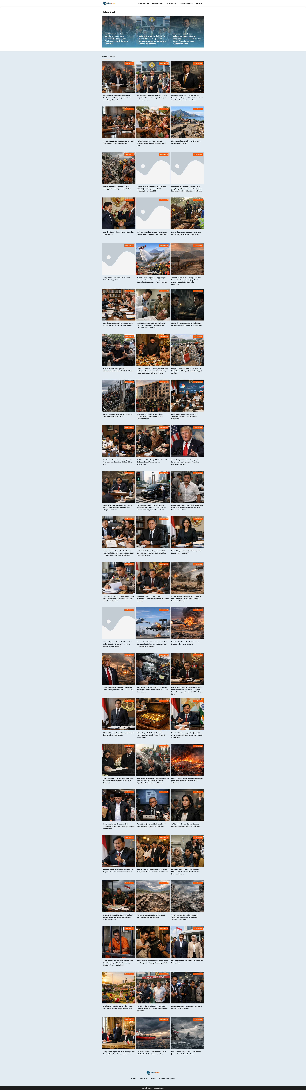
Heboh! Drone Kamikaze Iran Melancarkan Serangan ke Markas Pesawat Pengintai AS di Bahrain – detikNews (152, 644)
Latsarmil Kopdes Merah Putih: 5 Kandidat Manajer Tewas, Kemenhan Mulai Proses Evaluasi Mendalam (117, 917)
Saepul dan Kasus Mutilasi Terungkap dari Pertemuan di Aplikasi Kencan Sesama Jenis (186, 324)
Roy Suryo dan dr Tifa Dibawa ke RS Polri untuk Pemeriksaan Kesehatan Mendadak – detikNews (152, 1008)
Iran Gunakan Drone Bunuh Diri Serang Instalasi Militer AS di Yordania (185, 643)
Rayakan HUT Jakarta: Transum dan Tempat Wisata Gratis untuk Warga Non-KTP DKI (118, 1007)
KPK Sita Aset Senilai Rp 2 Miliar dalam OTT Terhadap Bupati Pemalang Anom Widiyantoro (153, 462)
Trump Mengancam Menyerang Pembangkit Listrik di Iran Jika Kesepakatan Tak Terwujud (118, 688)
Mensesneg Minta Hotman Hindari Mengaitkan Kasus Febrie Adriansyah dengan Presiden (153, 598)
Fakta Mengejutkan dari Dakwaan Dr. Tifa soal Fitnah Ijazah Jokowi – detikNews (151, 825)
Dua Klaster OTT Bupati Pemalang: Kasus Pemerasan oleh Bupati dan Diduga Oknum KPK (118, 462)
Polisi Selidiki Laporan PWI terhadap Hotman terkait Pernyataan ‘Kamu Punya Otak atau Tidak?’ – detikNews (119, 598)
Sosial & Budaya (143, 3)
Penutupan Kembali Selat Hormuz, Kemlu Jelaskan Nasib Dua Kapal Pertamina (151, 1052)
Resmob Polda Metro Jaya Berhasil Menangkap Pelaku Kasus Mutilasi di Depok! (118, 370)
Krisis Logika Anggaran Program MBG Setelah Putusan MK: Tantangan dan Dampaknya (184, 416)
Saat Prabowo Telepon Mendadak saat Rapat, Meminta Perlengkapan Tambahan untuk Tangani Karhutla (116, 38)
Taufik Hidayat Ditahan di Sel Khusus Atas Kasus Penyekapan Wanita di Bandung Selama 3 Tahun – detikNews (118, 962)
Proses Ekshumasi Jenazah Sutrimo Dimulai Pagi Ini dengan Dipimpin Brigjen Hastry (186, 233)
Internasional (157, 3)
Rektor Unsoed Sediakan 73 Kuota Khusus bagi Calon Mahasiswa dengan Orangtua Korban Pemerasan (152, 40)
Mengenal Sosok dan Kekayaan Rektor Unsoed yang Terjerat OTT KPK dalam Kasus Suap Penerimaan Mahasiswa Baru (187, 38)
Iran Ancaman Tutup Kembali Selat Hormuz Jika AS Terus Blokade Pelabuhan (186, 1052)
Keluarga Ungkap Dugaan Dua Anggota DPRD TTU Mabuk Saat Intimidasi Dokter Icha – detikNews (185, 871)
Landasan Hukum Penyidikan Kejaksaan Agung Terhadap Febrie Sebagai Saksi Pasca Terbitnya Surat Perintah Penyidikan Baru (118, 553)
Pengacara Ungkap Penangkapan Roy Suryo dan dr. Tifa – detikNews (186, 1007)
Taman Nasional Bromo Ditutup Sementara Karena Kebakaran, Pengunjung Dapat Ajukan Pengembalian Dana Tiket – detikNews (186, 281)
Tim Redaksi (143, 1079)
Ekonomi (199, 3)
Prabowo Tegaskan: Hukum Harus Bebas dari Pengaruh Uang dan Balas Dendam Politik (119, 870)
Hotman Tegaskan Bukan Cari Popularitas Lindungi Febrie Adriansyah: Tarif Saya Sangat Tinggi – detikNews (117, 644)
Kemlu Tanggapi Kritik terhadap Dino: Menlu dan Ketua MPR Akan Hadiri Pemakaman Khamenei (118, 780)
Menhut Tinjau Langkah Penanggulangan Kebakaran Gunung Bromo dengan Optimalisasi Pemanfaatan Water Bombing (152, 280)
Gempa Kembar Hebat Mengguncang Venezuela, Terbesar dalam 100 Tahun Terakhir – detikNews (184, 917)
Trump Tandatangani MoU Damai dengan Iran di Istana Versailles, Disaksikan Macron (119, 1052)
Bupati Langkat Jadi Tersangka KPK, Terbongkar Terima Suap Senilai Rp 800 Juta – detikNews (118, 826)
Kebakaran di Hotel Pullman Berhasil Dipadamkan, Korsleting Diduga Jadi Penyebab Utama (150, 416)
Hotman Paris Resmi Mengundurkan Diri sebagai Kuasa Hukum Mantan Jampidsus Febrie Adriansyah (151, 553)
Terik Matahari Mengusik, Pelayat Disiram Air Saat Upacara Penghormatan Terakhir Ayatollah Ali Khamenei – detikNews (153, 780)
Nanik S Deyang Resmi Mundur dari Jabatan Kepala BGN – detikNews (186, 552)
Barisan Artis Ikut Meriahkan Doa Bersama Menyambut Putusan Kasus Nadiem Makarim (152, 870)
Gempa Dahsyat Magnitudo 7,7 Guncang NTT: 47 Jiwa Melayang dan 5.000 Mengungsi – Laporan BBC (151, 188)
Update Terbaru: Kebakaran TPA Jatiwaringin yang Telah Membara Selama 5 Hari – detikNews (187, 780)
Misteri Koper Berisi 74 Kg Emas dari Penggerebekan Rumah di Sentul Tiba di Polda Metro (151, 735)
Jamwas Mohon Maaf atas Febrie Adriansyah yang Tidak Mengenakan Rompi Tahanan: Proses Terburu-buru (187, 507)
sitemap (153, 1079)
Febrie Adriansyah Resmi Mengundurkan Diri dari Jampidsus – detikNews (118, 734)
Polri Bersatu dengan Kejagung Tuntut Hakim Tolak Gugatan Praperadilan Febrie (118, 142)
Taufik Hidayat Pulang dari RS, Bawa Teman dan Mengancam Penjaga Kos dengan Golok (152, 961)
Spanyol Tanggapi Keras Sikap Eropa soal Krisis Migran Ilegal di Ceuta (117, 415)
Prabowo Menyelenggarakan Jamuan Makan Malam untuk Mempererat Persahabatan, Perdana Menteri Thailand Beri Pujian (152, 371)
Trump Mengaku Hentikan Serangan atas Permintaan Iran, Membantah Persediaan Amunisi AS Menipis (185, 462)
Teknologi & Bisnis (186, 3)
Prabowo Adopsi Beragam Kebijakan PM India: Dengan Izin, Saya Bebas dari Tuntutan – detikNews (187, 735)
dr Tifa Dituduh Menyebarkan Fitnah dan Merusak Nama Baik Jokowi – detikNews (185, 825)
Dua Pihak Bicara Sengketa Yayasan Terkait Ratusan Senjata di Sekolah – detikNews (118, 324)
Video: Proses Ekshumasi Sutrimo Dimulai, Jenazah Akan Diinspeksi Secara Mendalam (152, 233)
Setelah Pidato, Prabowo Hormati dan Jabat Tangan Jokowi (118, 233)
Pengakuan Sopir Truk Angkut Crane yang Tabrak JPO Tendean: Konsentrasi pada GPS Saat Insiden (152, 689)
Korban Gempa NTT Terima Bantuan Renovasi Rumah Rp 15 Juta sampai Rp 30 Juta (151, 143)
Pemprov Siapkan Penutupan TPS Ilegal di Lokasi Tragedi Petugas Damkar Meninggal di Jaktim (186, 371)
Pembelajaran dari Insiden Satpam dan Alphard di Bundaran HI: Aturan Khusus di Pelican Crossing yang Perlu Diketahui (151, 507)
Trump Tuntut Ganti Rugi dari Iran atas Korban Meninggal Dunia (116, 279)
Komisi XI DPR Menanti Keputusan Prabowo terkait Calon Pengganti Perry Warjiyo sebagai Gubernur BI (118, 507)
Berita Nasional (171, 3)
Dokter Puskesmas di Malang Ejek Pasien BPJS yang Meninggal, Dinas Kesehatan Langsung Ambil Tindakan (151, 325)
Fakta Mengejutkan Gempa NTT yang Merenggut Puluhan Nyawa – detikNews (117, 187)
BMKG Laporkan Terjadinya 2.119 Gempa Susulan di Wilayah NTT (185, 142)
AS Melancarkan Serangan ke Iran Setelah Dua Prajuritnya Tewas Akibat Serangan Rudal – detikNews (186, 598)
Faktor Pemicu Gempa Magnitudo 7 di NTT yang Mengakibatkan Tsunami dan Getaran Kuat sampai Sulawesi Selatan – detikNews (186, 188)
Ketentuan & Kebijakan (167, 1079)
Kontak (133, 1079)
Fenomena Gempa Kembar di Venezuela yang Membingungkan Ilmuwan (151, 916)
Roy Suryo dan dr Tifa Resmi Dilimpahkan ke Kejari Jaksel (187, 961)
